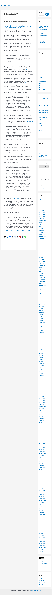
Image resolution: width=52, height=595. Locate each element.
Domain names (42, 65)
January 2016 (42, 377)
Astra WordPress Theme (36, 590)
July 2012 (41, 457)
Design (44, 105)
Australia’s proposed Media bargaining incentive (43, 37)
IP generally (41, 73)
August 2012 (41, 455)
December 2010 (42, 494)
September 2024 (42, 220)
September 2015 (42, 385)
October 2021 (42, 263)
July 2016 (41, 367)
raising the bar (41, 127)
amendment (42, 96)
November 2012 (42, 449)
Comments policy (42, 148)
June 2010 (41, 506)
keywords (46, 110)
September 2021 (42, 265)
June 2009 (41, 529)
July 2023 (41, 240)
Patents (40, 77)
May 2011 (41, 484)
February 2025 (42, 212)
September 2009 (42, 524)
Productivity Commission (42, 125)
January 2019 (42, 316)
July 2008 (41, 551)
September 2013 (42, 430)
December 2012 (42, 447)
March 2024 (41, 230)
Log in (40, 578)
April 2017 (41, 353)
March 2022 (41, 259)
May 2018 (41, 328)
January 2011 (42, 492)
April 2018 (41, 330)
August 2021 (41, 267)
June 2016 (41, 369)
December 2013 (42, 424)
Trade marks (41, 87)
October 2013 (42, 428)
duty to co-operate (24, 25)
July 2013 (41, 434)
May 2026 (41, 202)
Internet (40, 71)
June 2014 (41, 412)
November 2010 (42, 496)
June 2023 (41, 242)
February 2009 (42, 537)
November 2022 (42, 251)
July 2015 (41, 388)
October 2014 (42, 404)
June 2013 (41, 435)
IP (39, 110)
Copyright (11, 23)
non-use (40, 115)
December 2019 (42, 298)
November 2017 (42, 340)
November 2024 (42, 216)
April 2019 (41, 310)
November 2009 (42, 520)
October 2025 (42, 204)
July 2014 (41, 410)
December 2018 (42, 318)
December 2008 (42, 541)
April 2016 (41, 373)
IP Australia (42, 110)
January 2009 (42, 539)
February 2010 (42, 514)
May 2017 (41, 351)
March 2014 (41, 418)
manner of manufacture (45, 112)
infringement (46, 106)
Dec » (45, 188)
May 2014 (41, 414)
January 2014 (42, 422)
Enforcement (41, 67)
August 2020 (41, 287)
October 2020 (42, 283)
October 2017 (42, 341)
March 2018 (41, 332)
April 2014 (41, 416)
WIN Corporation (20, 27)
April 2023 (41, 244)
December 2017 (42, 338)
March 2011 (41, 488)
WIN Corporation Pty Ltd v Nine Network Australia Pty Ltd (14, 210)
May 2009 (41, 531)
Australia (46, 98)
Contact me (41, 150)
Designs (40, 63)
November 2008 (42, 543)
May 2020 (41, 293)
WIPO (40, 134)
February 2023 (42, 248)
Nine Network (23, 26)
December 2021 (42, 261)
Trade (40, 85)
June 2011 (41, 482)
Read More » (6, 246)
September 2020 (42, 285)
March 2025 (41, 210)
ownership (47, 115)
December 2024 (42, 214)
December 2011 (42, 471)
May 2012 (41, 461)
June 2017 (41, 349)
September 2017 (42, 343)
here (14, 198)
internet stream (15, 26)
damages (40, 105)
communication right (8, 25)
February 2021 (42, 277)
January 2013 (42, 445)
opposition (43, 115)
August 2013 (41, 432)
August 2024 (41, 222)
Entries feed (41, 580)
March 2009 (41, 535)
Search (40, 12)
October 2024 (42, 218)
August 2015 (41, 387)
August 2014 (41, 408)
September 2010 (42, 500)
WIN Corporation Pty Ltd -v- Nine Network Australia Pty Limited (18, 230)
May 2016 (41, 371)
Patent (40, 119)
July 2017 (41, 347)
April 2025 (41, 208)
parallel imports (41, 117)
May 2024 (41, 226)
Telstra (47, 127)
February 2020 (42, 296)
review (44, 127)
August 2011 (41, 478)
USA (40, 132)
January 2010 (42, 516)
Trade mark (41, 128)
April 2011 (41, 486)
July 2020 (41, 289)
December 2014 (42, 400)
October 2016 (42, 363)
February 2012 (42, 467)
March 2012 (41, 465)
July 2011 (41, 480)
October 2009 (42, 522)
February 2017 (42, 357)
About (40, 146)
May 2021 (41, 271)
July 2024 (41, 224)
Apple (47, 96)
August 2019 (41, 306)
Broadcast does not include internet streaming (15, 21)
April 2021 (41, 273)
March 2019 (41, 312)
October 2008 (42, 545)
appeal (45, 96)
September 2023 (42, 236)
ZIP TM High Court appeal (44, 45)
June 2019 (41, 308)
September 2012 (42, 453)
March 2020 (41, 295)
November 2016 (42, 361)
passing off (46, 117)
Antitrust (41, 56)
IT (39, 75)
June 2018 (41, 326)
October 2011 (42, 475)
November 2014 (42, 402)
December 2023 (42, 232)
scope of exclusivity (12, 27)
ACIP (40, 96)
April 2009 (41, 533)
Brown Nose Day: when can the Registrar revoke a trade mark (44, 26)
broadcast (26, 23)
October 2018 (42, 322)
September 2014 (42, 406)
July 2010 (41, 504)
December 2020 (42, 279)
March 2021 (41, 275)
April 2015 (41, 394)
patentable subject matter (42, 121)
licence (19, 26)
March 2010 (41, 512)
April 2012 (41, 463)
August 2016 (41, 365)
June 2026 (41, 201)
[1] (26, 69)
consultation (40, 103)
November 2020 (42, 281)
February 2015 (42, 398)
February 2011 (42, 490)
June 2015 (41, 390)
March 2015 (41, 396)
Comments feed (42, 582)
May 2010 (41, 508)
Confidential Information (44, 60)
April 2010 (41, 510)
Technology (41, 83)
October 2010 (42, 498)
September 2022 (42, 253)
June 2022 (41, 255)
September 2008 (42, 547)
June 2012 (41, 459)
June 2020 (41, 291)
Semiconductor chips (43, 81)
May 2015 (41, 392)
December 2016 (42, 359)
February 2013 (42, 443)
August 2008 (41, 549)
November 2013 (42, 426)
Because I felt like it (43, 58)
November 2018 (42, 320)
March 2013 (41, 441)
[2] (25, 82)
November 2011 (42, 473)
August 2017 (41, 345)
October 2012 (42, 451)
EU (48, 105)
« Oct (43, 188)
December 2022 (42, 249)
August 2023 (41, 238)
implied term (9, 26)
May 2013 (41, 437)
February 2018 (42, 334)
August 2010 (41, 502)
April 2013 (41, 439)
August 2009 (41, 525)
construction (14, 25)
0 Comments (6, 23)
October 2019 (42, 302)
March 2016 (41, 375)
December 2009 (42, 518)
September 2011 (42, 477)
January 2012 (42, 469)
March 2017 (41, 355)
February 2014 (42, 420)
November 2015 (42, 381)
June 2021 (41, 269)
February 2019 (42, 314)
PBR (40, 79)
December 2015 (42, 379)
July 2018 (41, 324)
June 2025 (41, 206)
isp (44, 110)
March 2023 (41, 246)
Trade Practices (42, 89)
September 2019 (42, 304)
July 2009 (41, 527)
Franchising (41, 69)
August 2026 (41, 199)
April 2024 (41, 228)
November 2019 (42, 300)
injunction (40, 108)
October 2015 (42, 383)
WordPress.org (42, 584)
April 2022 (41, 257)
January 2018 (42, 336)
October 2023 (42, 234)
